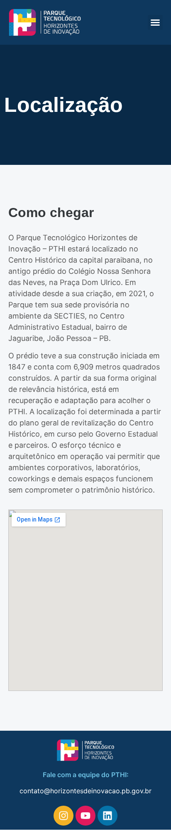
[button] (155, 22)
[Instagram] (63, 816)
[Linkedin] (107, 816)
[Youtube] (85, 816)
